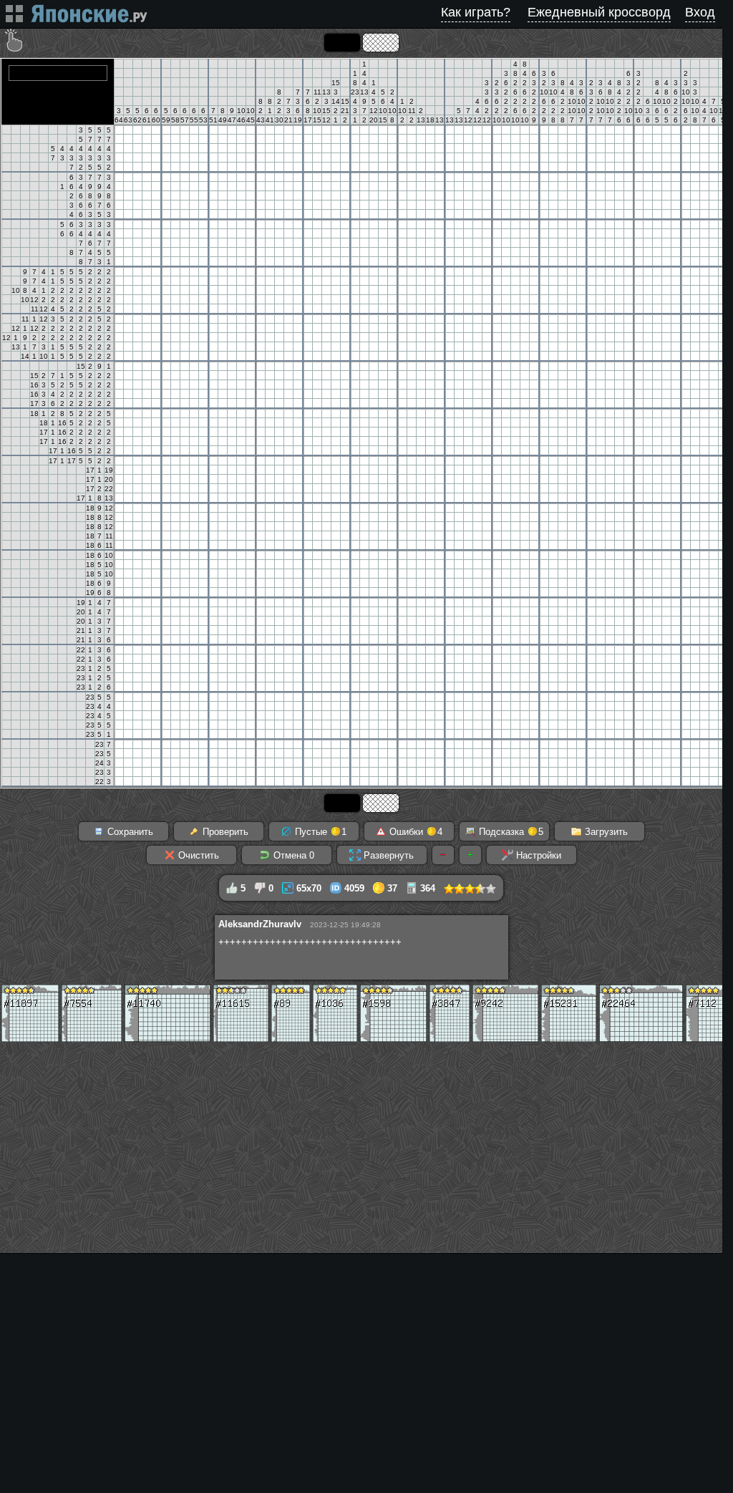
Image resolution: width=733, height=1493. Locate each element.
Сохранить (129, 831)
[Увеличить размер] (470, 855)
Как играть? (475, 12)
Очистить (197, 855)
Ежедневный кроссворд (599, 12)
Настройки (537, 855)
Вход (700, 12)
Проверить (224, 831)
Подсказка (509, 831)
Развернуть (387, 855)
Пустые (319, 831)
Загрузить (605, 831)
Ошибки (414, 831)
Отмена (292, 855)
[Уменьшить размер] (443, 855)
